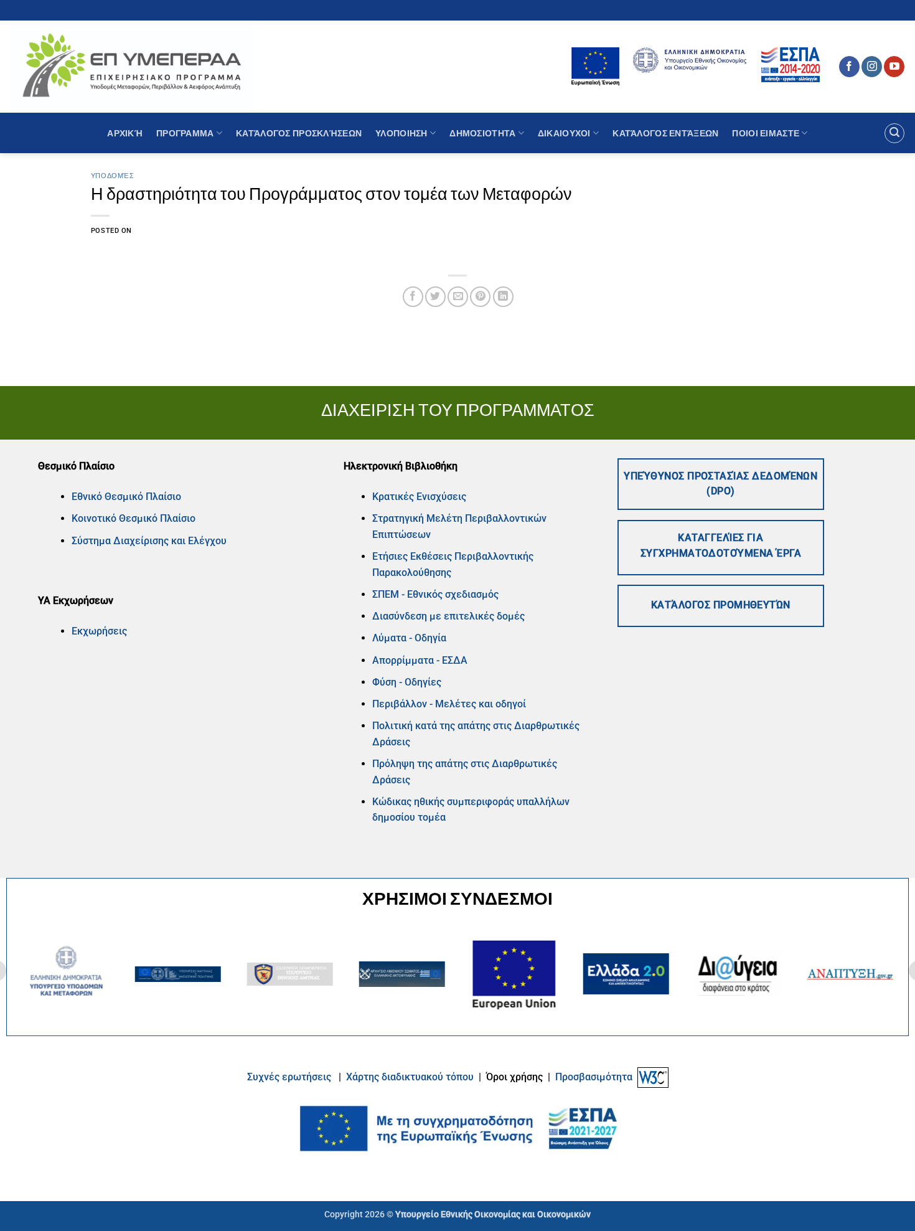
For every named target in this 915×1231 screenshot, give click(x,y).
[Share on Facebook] (413, 296)
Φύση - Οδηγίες (406, 682)
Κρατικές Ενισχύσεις (419, 496)
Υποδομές (112, 175)
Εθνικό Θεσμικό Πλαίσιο (126, 496)
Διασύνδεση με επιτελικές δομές (448, 616)
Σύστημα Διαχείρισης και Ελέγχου (149, 541)
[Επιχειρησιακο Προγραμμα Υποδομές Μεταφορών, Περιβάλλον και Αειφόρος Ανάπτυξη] (132, 66)
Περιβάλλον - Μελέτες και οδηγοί (449, 704)
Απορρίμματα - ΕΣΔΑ (419, 660)
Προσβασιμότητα (593, 1077)
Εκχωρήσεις (99, 631)
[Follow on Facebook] (849, 66)
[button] (894, 133)
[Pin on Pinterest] (480, 296)
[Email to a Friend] (458, 296)
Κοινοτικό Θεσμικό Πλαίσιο (133, 518)
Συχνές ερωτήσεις (289, 1077)
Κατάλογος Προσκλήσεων (299, 133)
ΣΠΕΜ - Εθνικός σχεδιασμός (435, 594)
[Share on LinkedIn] (503, 296)
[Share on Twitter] (435, 296)
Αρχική (125, 133)
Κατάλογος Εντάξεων (665, 133)
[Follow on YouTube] (894, 66)
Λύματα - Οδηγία (409, 638)
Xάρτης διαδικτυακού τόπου (411, 1077)
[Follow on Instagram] (871, 66)
